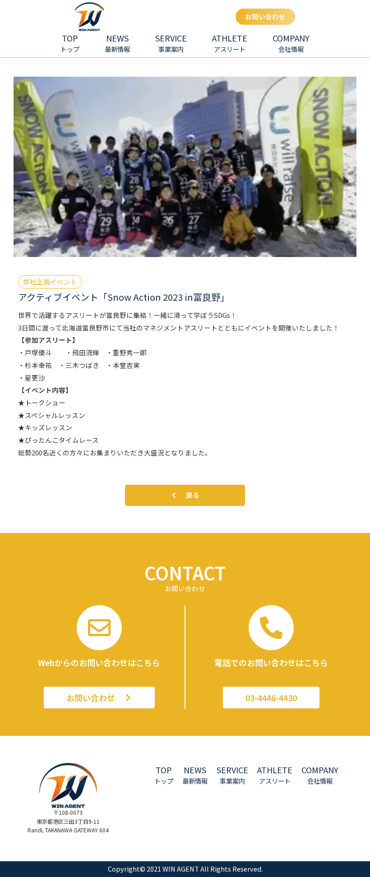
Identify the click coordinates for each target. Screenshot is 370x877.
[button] (171, 43)
